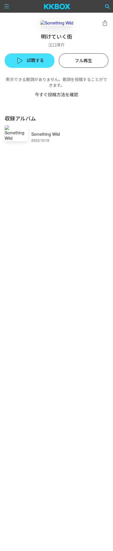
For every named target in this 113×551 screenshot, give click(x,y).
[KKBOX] (57, 6)
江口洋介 (56, 45)
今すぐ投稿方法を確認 (56, 94)
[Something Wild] (56, 23)
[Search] (107, 6)
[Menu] (6, 6)
